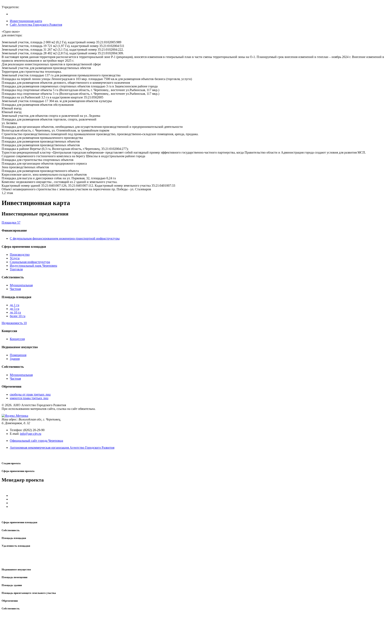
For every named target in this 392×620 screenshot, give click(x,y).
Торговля (16, 269)
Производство (20, 254)
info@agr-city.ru (30, 433)
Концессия (17, 339)
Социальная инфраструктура (30, 262)
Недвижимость (14, 323)
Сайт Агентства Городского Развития (36, 24)
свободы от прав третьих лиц (30, 394)
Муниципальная (21, 285)
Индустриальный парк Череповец (33, 265)
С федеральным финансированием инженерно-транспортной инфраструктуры (65, 238)
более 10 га (17, 316)
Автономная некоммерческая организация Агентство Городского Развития (62, 447)
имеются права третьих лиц (29, 398)
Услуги (15, 258)
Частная (15, 289)
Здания (15, 358)
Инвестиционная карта (26, 21)
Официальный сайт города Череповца (36, 440)
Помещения (18, 355)
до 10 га (15, 312)
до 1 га (14, 305)
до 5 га (14, 308)
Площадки (11, 222)
